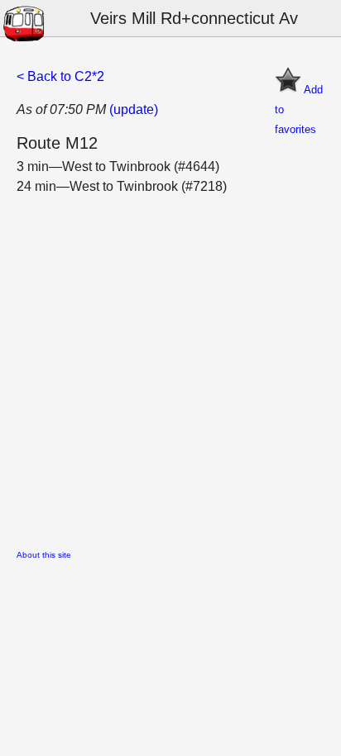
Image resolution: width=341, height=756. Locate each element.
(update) (133, 109)
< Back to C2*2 (60, 76)
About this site (44, 554)
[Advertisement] (170, 367)
